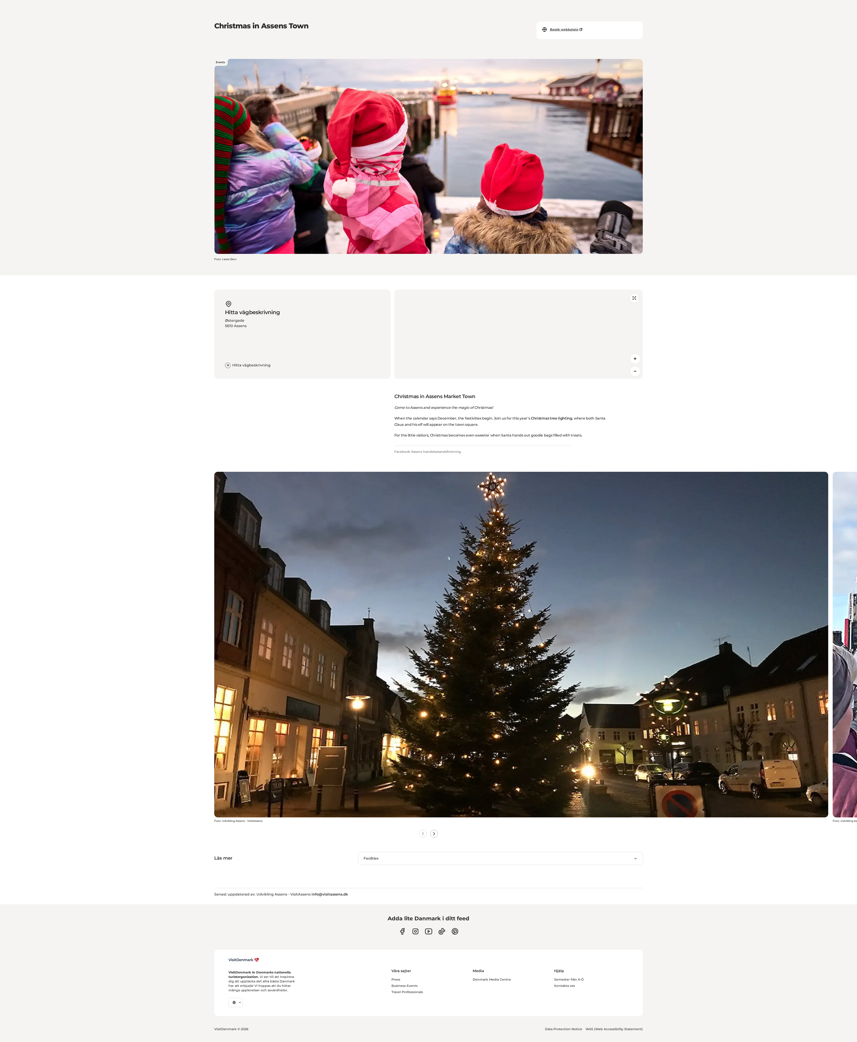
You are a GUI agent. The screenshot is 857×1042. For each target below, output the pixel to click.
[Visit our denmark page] (402, 931)
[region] (518, 334)
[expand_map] (634, 298)
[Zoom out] (635, 371)
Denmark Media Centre (492, 979)
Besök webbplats (564, 29)
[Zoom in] (635, 358)
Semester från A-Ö (569, 979)
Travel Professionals (407, 992)
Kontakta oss (564, 986)
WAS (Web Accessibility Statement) (614, 1029)
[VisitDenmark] (244, 960)
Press (395, 979)
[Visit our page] (415, 931)
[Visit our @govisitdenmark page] (442, 931)
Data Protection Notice (563, 1029)
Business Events (404, 986)
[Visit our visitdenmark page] (429, 931)
